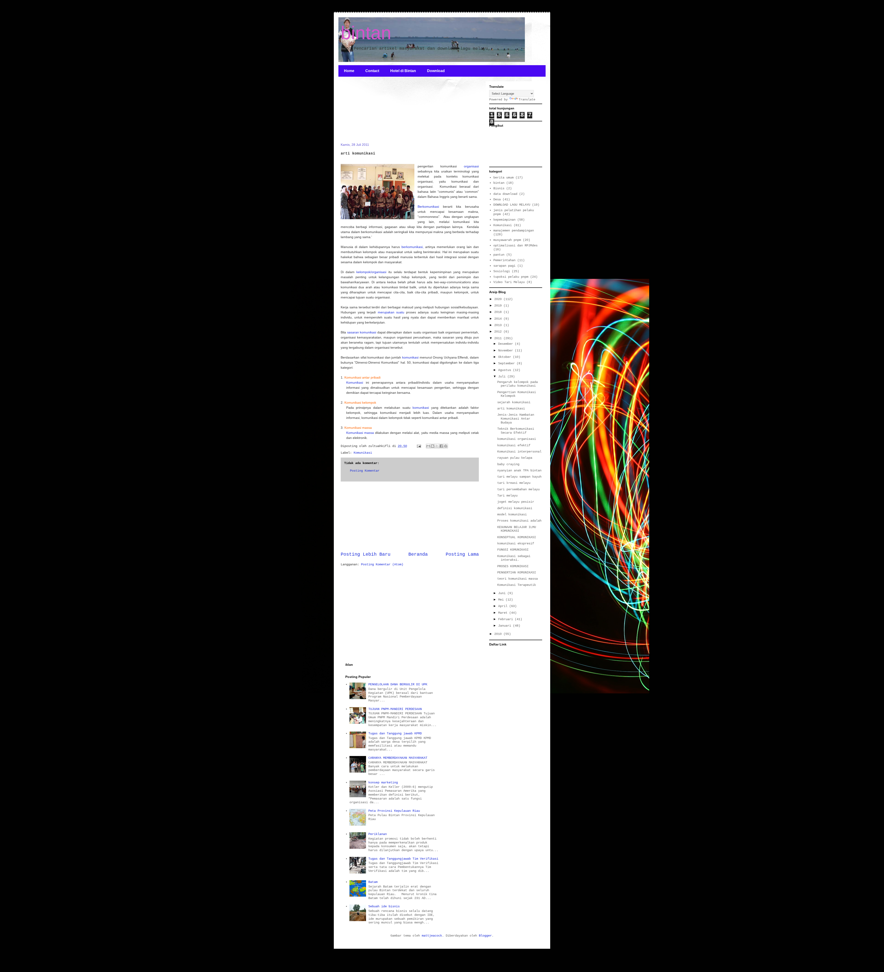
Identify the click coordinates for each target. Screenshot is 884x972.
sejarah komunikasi (513, 402)
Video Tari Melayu (509, 282)
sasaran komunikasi (361, 332)
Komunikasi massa (360, 433)
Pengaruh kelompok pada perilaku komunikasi (517, 384)
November (506, 350)
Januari (505, 626)
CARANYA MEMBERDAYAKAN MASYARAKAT (397, 758)
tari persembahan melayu (518, 489)
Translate (527, 99)
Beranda (418, 554)
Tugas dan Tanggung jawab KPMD (395, 733)
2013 (498, 325)
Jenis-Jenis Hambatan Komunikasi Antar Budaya (515, 418)
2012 (498, 331)
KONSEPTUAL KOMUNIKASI (516, 537)
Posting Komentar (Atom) (382, 564)
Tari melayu (507, 495)
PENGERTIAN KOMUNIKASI (516, 572)
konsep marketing (383, 782)
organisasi (471, 166)
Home (349, 71)
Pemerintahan (504, 260)
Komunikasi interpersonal (519, 451)
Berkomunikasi (428, 206)
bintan (366, 33)
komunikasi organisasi (516, 439)
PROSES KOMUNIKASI (513, 566)
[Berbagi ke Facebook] (441, 446)
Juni (502, 593)
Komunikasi (354, 382)
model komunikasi (512, 514)
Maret (503, 613)
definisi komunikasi (514, 508)
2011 (498, 338)
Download (436, 71)
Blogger (485, 935)
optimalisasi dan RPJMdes (515, 245)
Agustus (505, 370)
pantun (498, 255)
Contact (372, 71)
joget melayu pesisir (515, 502)
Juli (502, 376)
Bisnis (498, 188)
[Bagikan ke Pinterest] (445, 446)
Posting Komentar (364, 471)
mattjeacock (432, 935)
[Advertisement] (375, 112)
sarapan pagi (504, 266)
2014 (498, 319)
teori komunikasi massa (517, 579)
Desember (506, 344)
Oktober (505, 357)
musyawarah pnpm (507, 240)
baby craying (508, 464)
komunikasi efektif (513, 445)
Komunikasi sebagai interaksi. (513, 558)
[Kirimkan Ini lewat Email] (428, 446)
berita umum (503, 177)
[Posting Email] (419, 446)
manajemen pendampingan (513, 230)
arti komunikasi (511, 408)
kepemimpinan (504, 220)
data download (505, 194)
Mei (502, 599)
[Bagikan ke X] (437, 446)
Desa (497, 199)
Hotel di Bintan (403, 71)
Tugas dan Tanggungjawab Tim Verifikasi (403, 859)
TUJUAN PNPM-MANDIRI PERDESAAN (395, 709)
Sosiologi (501, 271)
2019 (498, 305)
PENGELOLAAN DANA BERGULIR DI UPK (397, 684)
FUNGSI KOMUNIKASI (513, 550)
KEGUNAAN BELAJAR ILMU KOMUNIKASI (516, 529)
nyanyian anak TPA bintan (519, 470)
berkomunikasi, (412, 247)
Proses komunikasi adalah (519, 520)
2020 (498, 299)
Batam (373, 882)
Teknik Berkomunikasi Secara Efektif (515, 431)
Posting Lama (462, 554)
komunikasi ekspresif (515, 543)
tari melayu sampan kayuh (519, 477)
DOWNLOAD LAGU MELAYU (511, 205)
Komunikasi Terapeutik (516, 585)
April (503, 606)
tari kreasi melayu (513, 483)
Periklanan (377, 834)
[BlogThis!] (432, 446)
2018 (498, 312)
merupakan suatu (391, 312)
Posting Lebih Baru (365, 554)
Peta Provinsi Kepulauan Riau (394, 811)
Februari (506, 619)
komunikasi (411, 357)
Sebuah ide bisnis (384, 906)
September (507, 363)
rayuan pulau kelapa (514, 458)
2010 (498, 634)
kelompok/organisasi (371, 272)
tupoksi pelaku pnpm (510, 277)
